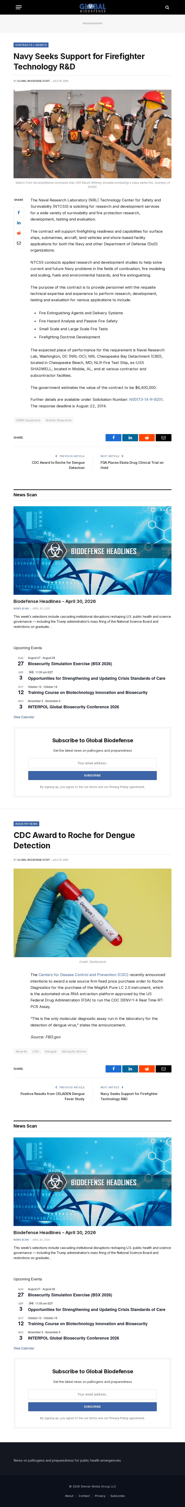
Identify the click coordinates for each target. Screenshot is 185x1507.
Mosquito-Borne (74, 1051)
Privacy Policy (118, 787)
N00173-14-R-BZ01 (146, 399)
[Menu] (19, 7)
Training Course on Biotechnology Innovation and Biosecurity (88, 692)
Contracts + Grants (31, 45)
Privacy (100, 1496)
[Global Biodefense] (92, 7)
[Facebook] (19, 212)
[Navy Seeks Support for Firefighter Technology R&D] (92, 134)
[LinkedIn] (19, 223)
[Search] (166, 7)
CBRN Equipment (28, 420)
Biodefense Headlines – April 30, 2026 (55, 601)
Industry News (26, 823)
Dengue (51, 1051)
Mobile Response (59, 420)
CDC (35, 1051)
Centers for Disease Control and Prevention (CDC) (83, 974)
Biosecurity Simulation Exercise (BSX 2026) (70, 664)
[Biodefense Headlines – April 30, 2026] (92, 550)
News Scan (21, 608)
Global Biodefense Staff (33, 81)
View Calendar (24, 717)
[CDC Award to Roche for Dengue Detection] (92, 913)
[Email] (19, 243)
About (69, 1496)
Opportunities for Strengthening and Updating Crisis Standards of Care (96, 678)
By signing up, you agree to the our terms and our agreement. (92, 787)
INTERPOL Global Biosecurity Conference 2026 (73, 707)
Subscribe (118, 1496)
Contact (84, 1496)
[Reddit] (19, 233)
